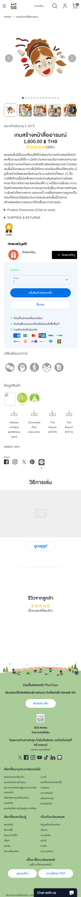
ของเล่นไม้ (8, 824)
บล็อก (7, 840)
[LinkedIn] (53, 757)
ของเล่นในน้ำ (46, 803)
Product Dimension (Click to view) (31, 210)
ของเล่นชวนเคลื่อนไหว (14, 777)
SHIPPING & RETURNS (23, 218)
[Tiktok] (46, 757)
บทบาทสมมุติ (46, 793)
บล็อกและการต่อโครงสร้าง (16, 798)
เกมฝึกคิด (8, 803)
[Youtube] (39, 757)
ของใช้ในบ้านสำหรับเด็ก (51, 782)
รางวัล (43, 846)
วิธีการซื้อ (8, 830)
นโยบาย (44, 830)
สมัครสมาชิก (40, 703)
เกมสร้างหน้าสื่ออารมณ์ (27, 16)
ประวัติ (43, 840)
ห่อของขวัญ (28, 252)
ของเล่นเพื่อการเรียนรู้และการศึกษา (20, 808)
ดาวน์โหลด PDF (55, 873)
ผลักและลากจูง (47, 798)
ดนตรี (43, 777)
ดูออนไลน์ (22, 873)
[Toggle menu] (4, 6)
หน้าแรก (7, 16)
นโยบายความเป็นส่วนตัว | (17, 895)
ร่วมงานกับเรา (47, 851)
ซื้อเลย (40, 304)
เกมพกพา (44, 787)
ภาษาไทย (38, 6)
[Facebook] (26, 757)
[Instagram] (32, 757)
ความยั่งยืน (45, 835)
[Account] (65, 4)
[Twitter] (19, 757)
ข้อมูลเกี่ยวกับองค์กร (50, 824)
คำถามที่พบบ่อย (11, 851)
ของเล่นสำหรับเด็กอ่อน (15, 782)
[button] (10, 110)
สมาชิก (7, 846)
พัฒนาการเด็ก (10, 835)
